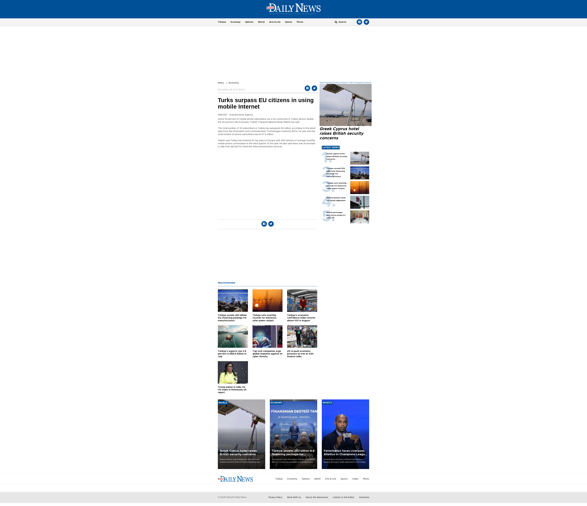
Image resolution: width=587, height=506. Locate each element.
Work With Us (294, 497)
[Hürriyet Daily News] (293, 9)
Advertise (364, 497)
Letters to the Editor (343, 497)
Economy (235, 22)
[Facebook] (359, 22)
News (221, 83)
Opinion (249, 22)
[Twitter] (366, 22)
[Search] (336, 22)
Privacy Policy (275, 497)
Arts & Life (275, 22)
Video (355, 479)
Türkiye (222, 22)
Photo (300, 22)
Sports (288, 22)
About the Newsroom (317, 497)
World (261, 22)
